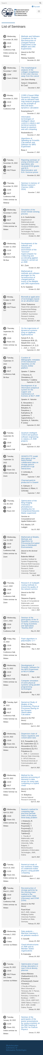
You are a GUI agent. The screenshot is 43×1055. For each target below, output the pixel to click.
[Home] (19, 12)
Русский (37, 6)
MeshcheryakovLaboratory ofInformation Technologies (16, 1047)
